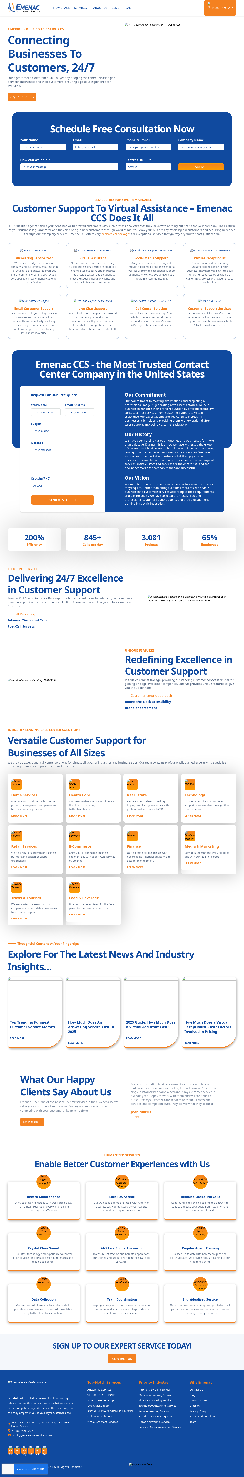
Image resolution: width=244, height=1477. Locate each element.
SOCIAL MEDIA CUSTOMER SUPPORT (110, 1411)
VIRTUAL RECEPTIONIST (102, 1395)
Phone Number (138, 140)
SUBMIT (201, 167)
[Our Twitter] (17, 1451)
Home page (61, 8)
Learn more (19, 815)
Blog (115, 8)
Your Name (29, 140)
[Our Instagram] (44, 1451)
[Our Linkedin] (31, 1451)
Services (80, 8)
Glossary (195, 1405)
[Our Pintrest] (38, 1451)
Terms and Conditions (203, 1416)
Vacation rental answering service (160, 1427)
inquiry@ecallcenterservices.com (32, 1435)
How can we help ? (35, 160)
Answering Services (99, 1389)
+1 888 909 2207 (222, 8)
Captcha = (138, 160)
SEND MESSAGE (60, 500)
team (193, 1421)
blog (192, 1395)
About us (100, 8)
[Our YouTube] (24, 1451)
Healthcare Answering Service (157, 1416)
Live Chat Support (98, 1405)
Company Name (191, 140)
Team (128, 8)
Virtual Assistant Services (102, 1421)
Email (77, 140)
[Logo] (26, 8)
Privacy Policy (198, 1411)
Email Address (75, 405)
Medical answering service (155, 1395)
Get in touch (30, 1122)
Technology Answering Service (157, 1405)
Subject (36, 424)
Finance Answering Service (155, 1400)
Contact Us (122, 1359)
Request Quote (20, 97)
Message (37, 443)
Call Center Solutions (100, 1416)
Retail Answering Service (154, 1411)
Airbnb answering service (154, 1389)
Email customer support (102, 1400)
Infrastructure (198, 1400)
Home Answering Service (154, 1421)
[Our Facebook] (10, 1451)
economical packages (116, 234)
